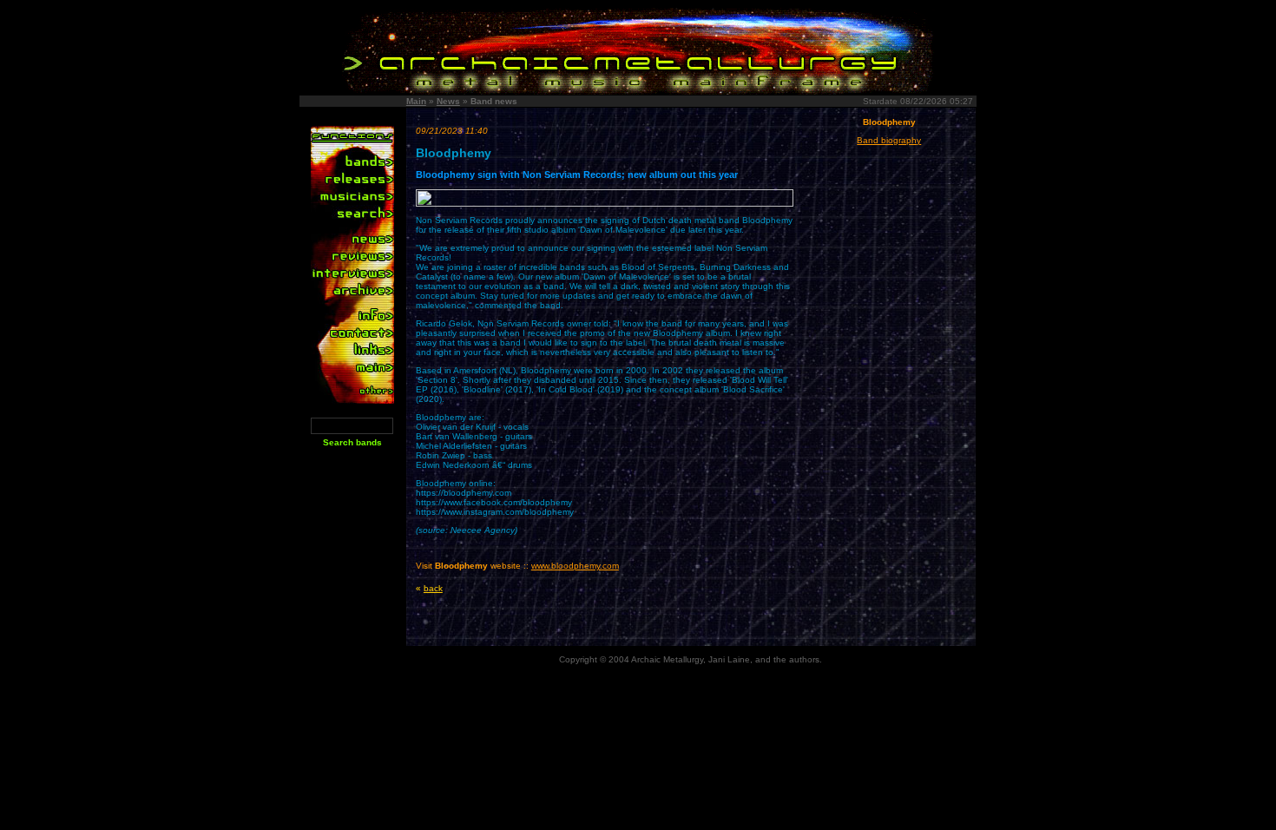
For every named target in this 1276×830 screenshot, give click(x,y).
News (448, 101)
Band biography (889, 140)
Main (416, 101)
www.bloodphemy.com (575, 565)
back (433, 588)
